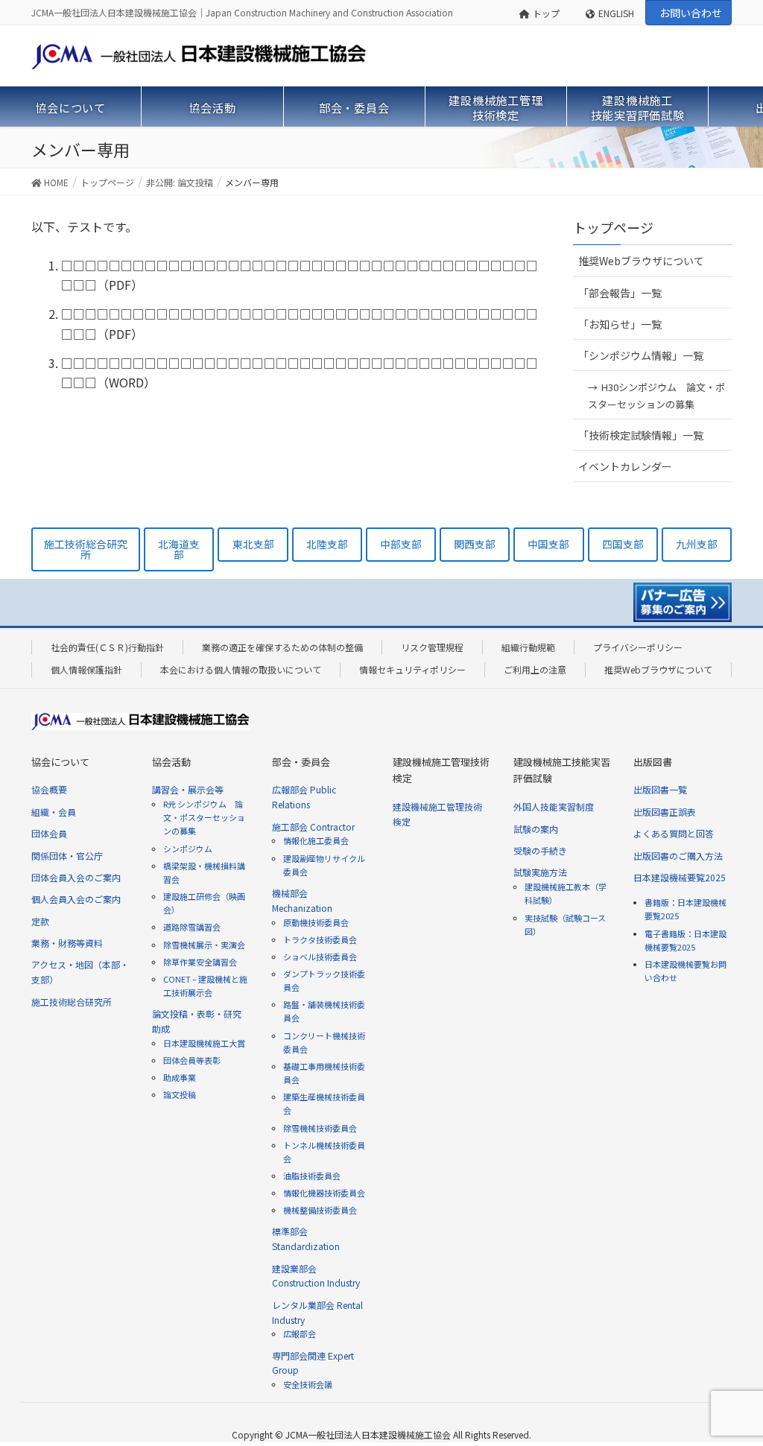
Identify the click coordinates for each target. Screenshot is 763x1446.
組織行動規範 (528, 647)
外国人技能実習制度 (553, 806)
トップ (546, 13)
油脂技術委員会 (312, 1176)
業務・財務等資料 (67, 942)
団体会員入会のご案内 (76, 877)
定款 (40, 921)
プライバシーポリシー (638, 647)
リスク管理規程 (432, 647)
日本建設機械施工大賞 (204, 1043)
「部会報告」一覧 (620, 292)
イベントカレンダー (625, 466)
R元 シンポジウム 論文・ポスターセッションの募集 (204, 817)
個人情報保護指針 (86, 669)
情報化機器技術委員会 (324, 1193)
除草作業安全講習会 (200, 962)
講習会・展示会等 (188, 789)
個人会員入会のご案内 (76, 898)
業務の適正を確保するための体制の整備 (282, 647)
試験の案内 (535, 828)
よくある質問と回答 (673, 833)
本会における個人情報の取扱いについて (240, 669)
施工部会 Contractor (313, 826)
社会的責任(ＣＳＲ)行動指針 (107, 647)
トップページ (613, 227)
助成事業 (179, 1077)
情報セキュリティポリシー (412, 669)
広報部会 (299, 1333)
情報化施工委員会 (316, 840)
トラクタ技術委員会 (320, 939)
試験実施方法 (540, 872)
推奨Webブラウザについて (641, 260)
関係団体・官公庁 (67, 855)
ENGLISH (616, 13)
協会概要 (49, 789)
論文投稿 (179, 1094)
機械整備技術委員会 (320, 1210)
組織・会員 (53, 811)
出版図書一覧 (660, 789)
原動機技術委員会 (316, 922)
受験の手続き (540, 850)
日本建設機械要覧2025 (679, 877)
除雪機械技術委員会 (320, 1128)
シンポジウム (187, 848)
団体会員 (49, 833)
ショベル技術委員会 (320, 957)
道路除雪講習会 (192, 927)
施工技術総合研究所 (71, 1001)
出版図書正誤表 (664, 811)
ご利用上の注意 (535, 669)
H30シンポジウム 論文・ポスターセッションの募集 (656, 395)
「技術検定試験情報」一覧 (640, 435)
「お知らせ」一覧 (620, 324)
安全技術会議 (307, 1384)
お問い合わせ (690, 12)
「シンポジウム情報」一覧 (640, 355)
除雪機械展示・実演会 (204, 945)
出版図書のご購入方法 (678, 855)
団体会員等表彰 (192, 1060)
